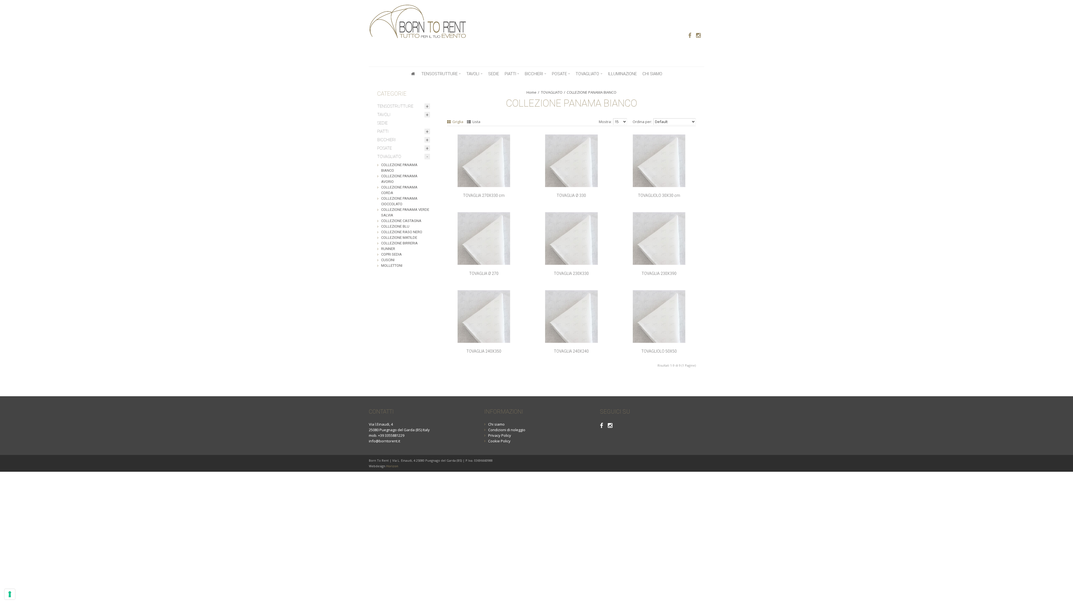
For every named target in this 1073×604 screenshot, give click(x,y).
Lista (476, 121)
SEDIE (382, 123)
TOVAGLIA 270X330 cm (484, 195)
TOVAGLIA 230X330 (571, 273)
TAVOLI (383, 114)
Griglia (457, 121)
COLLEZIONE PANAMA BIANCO (591, 92)
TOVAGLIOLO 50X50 (659, 351)
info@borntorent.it (384, 440)
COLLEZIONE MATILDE (399, 237)
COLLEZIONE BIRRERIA (399, 243)
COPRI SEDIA (391, 254)
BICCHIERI (386, 139)
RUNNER (388, 249)
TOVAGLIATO (551, 92)
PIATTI (382, 131)
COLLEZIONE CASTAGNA (401, 221)
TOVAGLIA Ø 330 (571, 195)
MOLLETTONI (391, 265)
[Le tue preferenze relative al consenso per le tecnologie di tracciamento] (9, 594)
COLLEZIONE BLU (395, 226)
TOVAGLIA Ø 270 (483, 273)
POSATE (384, 148)
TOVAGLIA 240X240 (571, 351)
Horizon (392, 466)
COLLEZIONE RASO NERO (401, 232)
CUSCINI (388, 260)
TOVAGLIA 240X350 (483, 351)
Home (531, 92)
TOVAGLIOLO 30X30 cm (659, 195)
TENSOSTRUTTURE (395, 106)
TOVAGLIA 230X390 (659, 273)
